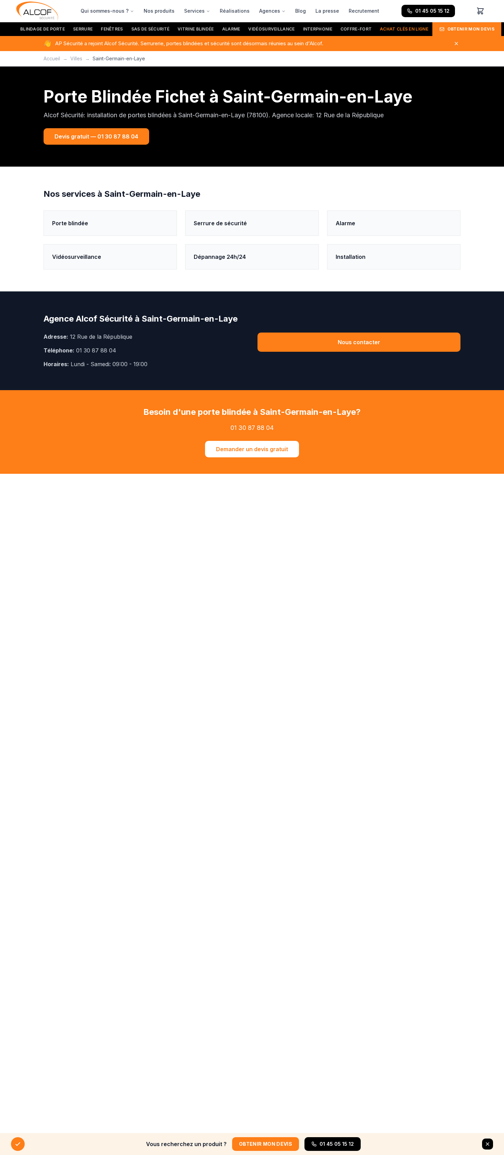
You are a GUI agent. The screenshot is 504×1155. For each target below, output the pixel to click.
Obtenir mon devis (470, 29)
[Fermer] (456, 43)
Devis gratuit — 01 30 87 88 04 (96, 136)
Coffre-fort (356, 29)
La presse (327, 11)
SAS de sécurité (150, 29)
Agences (269, 11)
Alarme (231, 29)
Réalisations (235, 11)
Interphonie (317, 29)
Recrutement (364, 11)
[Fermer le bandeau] (487, 1144)
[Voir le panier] (480, 11)
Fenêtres (112, 29)
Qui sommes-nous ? (105, 11)
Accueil (52, 58)
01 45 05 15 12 (432, 11)
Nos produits (159, 11)
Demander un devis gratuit (252, 449)
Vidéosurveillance (271, 29)
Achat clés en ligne (404, 29)
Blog (300, 11)
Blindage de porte (42, 29)
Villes (76, 58)
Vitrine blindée (196, 29)
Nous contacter (359, 342)
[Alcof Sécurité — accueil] (37, 11)
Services (194, 11)
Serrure (83, 29)
